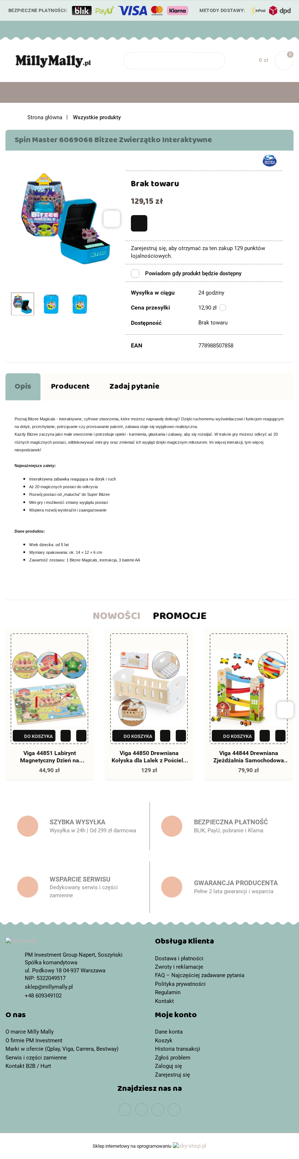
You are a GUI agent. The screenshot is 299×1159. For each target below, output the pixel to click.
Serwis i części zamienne (36, 1057)
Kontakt (164, 1001)
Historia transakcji (177, 1049)
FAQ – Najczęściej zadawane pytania (199, 975)
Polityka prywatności (180, 984)
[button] (224, 943)
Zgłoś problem (172, 1057)
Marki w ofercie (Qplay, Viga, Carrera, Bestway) (62, 1049)
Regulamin (167, 992)
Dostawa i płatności (179, 958)
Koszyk (163, 1040)
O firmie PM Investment (33, 1040)
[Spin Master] (269, 160)
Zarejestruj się (172, 1075)
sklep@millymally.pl (49, 987)
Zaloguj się (168, 1066)
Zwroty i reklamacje (179, 967)
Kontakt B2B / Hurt (28, 1066)
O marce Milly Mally (29, 1031)
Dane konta (169, 1031)
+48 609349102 (12, 29)
